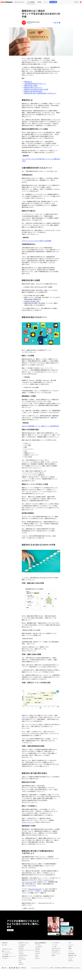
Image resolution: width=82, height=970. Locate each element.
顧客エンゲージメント (6, 951)
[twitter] (14, 967)
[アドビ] (80, 2)
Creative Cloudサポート (56, 952)
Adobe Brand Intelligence (23, 955)
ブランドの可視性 (5, 954)
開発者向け (54, 955)
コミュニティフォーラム (56, 953)
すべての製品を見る (22, 945)
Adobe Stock (37, 951)
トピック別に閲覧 (30, 2)
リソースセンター (55, 945)
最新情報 (39, 2)
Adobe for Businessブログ (19, 2)
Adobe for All (70, 960)
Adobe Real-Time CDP (34, 889)
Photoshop (37, 956)
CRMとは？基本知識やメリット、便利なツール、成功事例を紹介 (40, 426)
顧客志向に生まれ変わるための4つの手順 (36, 89)
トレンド (45, 2)
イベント (69, 950)
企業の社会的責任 (71, 953)
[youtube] (19, 967)
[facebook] (10, 967)
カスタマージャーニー (28, 822)
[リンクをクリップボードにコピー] (59, 23)
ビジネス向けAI (4, 958)
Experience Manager (22, 958)
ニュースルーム (71, 952)
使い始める (10, 930)
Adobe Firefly (37, 949)
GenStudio (20, 962)
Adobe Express (21, 948)
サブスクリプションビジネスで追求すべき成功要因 (36, 241)
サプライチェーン (71, 957)
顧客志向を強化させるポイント (33, 87)
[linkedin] (16, 967)
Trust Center (70, 958)
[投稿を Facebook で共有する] (57, 23)
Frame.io (20, 960)
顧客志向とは (28, 81)
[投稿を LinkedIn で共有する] (55, 23)
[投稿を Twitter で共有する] (53, 23)
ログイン (76, 2)
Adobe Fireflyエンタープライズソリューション (25, 950)
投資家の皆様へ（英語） (72, 955)
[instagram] (12, 967)
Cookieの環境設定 (57, 967)
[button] (4, 968)
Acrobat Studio (21, 953)
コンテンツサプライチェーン (7, 953)
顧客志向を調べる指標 (30, 85)
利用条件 (51, 967)
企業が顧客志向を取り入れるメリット (35, 83)
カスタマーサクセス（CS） (32, 301)
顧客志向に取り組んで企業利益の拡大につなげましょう (40, 93)
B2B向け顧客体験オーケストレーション (8, 956)
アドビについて (71, 945)
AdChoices (78, 967)
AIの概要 (69, 946)
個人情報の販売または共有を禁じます (67, 967)
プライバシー (47, 967)
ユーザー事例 (54, 946)
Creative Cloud (21, 957)
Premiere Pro (37, 958)
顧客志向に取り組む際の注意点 (33, 91)
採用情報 (69, 948)
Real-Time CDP (21, 964)
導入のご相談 (53, 2)
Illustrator (36, 954)
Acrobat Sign (21, 952)
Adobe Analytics (21, 946)
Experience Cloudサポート (56, 950)
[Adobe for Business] (6, 2)
